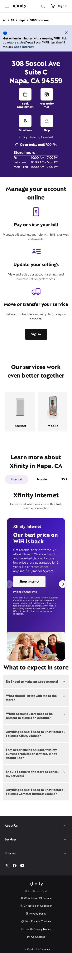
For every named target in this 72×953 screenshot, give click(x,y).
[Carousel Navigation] (36, 584)
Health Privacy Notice (38, 929)
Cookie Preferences (38, 949)
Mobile (42, 479)
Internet (16, 479)
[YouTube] (22, 865)
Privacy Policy (37, 913)
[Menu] (7, 6)
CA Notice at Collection (38, 905)
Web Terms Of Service (38, 898)
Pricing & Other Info (25, 591)
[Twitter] (7, 865)
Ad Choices (38, 936)
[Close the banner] (66, 33)
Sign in (36, 334)
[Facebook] (14, 865)
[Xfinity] (19, 6)
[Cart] (52, 6)
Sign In (62, 6)
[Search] (42, 6)
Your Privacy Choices (38, 921)
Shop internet (24, 47)
